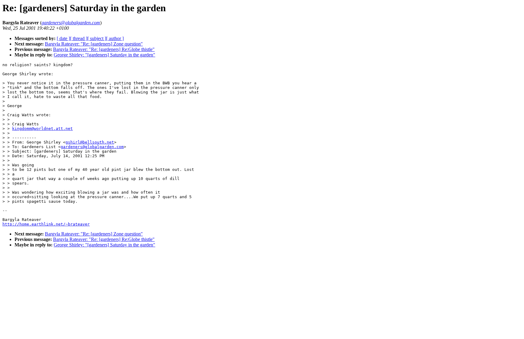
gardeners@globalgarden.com (92, 146)
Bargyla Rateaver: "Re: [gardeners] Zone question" (94, 43)
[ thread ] (78, 38)
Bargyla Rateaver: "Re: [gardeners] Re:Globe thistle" (104, 49)
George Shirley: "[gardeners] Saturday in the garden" (104, 54)
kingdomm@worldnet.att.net (42, 128)
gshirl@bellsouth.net (90, 142)
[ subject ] (96, 38)
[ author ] (115, 38)
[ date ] (63, 38)
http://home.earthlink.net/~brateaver (46, 224)
